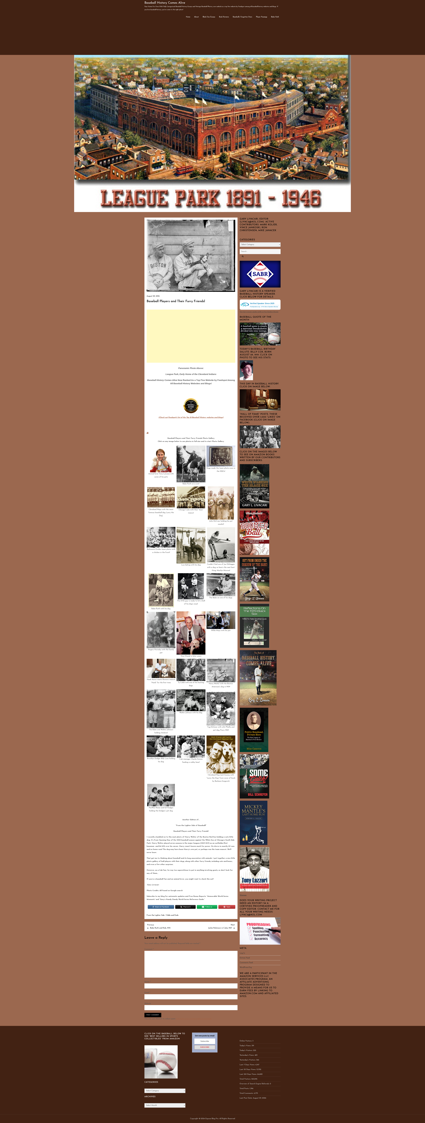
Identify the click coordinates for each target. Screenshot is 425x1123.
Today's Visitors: (246, 1050)
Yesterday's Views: (247, 1055)
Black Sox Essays (209, 17)
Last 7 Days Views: (247, 1065)
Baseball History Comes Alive (164, 2)
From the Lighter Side (155, 915)
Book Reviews (224, 17)
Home (188, 17)
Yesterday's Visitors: (248, 1060)
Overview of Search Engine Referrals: (255, 1084)
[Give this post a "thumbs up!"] (147, 433)
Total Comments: (247, 1093)
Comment (149, 949)
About (196, 17)
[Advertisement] (212, 38)
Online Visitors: (246, 1041)
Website (147, 1003)
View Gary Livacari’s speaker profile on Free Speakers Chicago (259, 312)
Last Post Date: (246, 1098)
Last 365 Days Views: (248, 1074)
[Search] (243, 256)
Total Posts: (245, 1088)
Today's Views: (246, 1046)
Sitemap (243, 895)
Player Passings (261, 17)
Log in (242, 953)
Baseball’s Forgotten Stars (242, 17)
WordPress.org (246, 967)
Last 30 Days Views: (248, 1069)
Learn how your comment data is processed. (194, 1019)
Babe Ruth (275, 17)
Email (147, 993)
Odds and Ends (172, 915)
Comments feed (246, 963)
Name (147, 982)
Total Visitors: (245, 1079)
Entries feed (245, 958)
